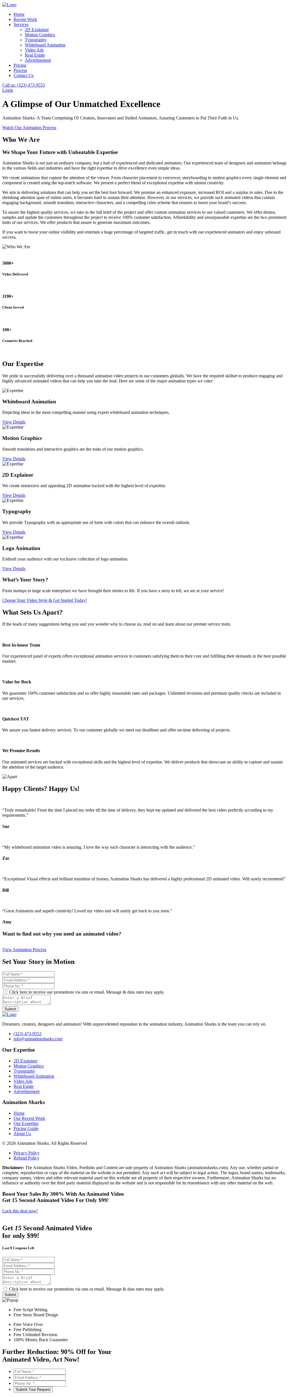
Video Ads (34, 50)
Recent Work (25, 19)
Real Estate (35, 55)
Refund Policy (26, 1158)
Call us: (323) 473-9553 (23, 85)
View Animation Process (24, 949)
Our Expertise (26, 1123)
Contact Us (24, 75)
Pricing (20, 65)
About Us (22, 1133)
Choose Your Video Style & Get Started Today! (44, 600)
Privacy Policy (27, 1152)
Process (20, 70)
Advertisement (38, 60)
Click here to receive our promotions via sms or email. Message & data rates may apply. (86, 992)
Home (19, 14)
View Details (13, 422)
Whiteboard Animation (45, 44)
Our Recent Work (29, 1118)
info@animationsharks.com (38, 1038)
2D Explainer (37, 29)
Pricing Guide (26, 1128)
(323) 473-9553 (27, 1033)
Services (21, 24)
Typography (36, 39)
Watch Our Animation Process (29, 127)
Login (7, 90)
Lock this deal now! (20, 1210)
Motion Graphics (40, 34)
